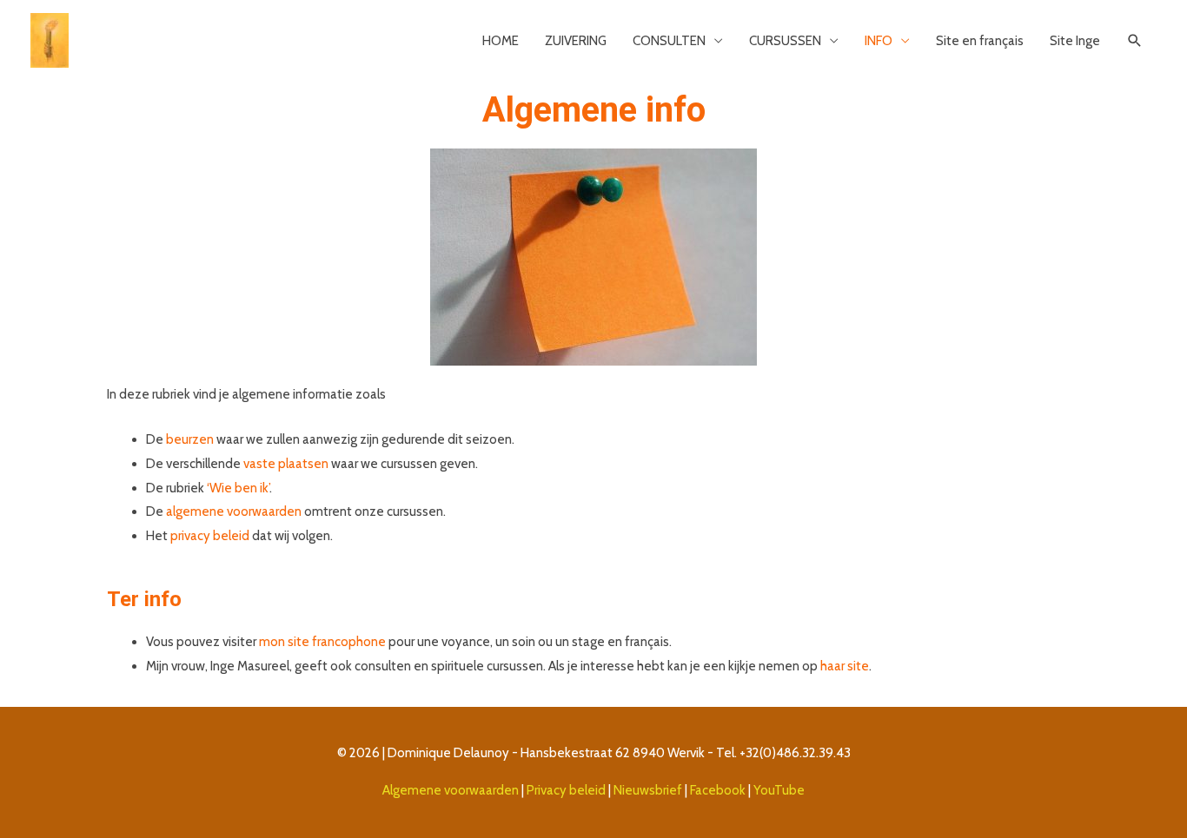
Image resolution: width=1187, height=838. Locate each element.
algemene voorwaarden (234, 511)
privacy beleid (209, 536)
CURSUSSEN (785, 41)
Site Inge (1075, 41)
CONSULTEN (669, 41)
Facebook (719, 790)
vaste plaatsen (285, 464)
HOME (500, 41)
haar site (844, 666)
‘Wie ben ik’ (238, 488)
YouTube (779, 790)
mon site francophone (322, 642)
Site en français (980, 41)
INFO (878, 41)
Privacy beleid (565, 790)
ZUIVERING (576, 41)
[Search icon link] (1135, 40)
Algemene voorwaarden (450, 790)
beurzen (190, 439)
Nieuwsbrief (647, 790)
